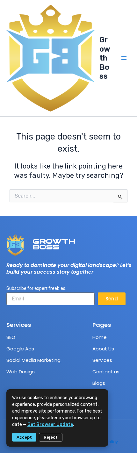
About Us (103, 348)
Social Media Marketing (33, 360)
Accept (24, 437)
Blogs (98, 383)
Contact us (105, 371)
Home (99, 337)
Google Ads (20, 348)
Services (102, 360)
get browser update (50, 424)
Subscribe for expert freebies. (36, 288)
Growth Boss (104, 58)
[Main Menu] (124, 58)
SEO (10, 337)
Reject (51, 437)
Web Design (20, 371)
